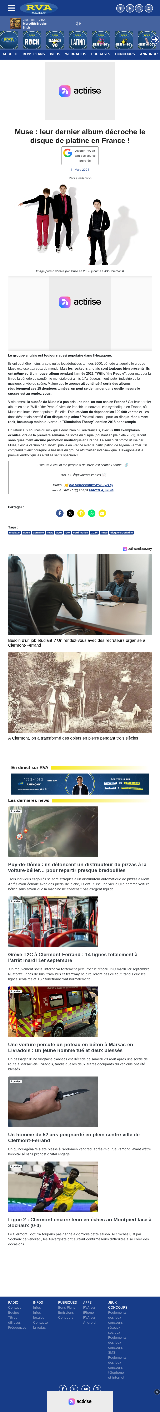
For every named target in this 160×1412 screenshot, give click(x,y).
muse (104, 532)
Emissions (66, 1312)
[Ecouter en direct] (130, 8)
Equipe (13, 1312)
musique (14, 532)
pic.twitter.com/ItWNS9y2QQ (91, 485)
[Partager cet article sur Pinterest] (80, 515)
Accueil (10, 54)
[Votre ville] (120, 8)
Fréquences (17, 1327)
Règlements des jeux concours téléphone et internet (117, 1367)
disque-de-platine (121, 532)
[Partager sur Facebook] (59, 515)
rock (67, 532)
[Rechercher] (139, 8)
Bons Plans (34, 54)
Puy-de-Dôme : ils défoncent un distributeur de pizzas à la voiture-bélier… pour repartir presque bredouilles (77, 867)
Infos (55, 54)
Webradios (75, 54)
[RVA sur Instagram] (97, 1389)
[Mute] (78, 23)
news (50, 532)
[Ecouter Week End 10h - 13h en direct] (80, 784)
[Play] (5, 36)
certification (80, 532)
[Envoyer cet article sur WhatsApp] (90, 515)
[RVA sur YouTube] (85, 1389)
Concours (125, 54)
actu (59, 532)
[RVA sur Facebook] (63, 1389)
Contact (14, 1307)
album (26, 532)
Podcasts (100, 54)
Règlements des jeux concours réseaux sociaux (117, 1322)
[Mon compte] (149, 8)
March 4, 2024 (101, 490)
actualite (38, 532)
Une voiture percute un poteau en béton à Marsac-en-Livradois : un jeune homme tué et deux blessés (71, 1047)
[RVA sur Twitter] (74, 1389)
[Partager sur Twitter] (69, 515)
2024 (94, 532)
